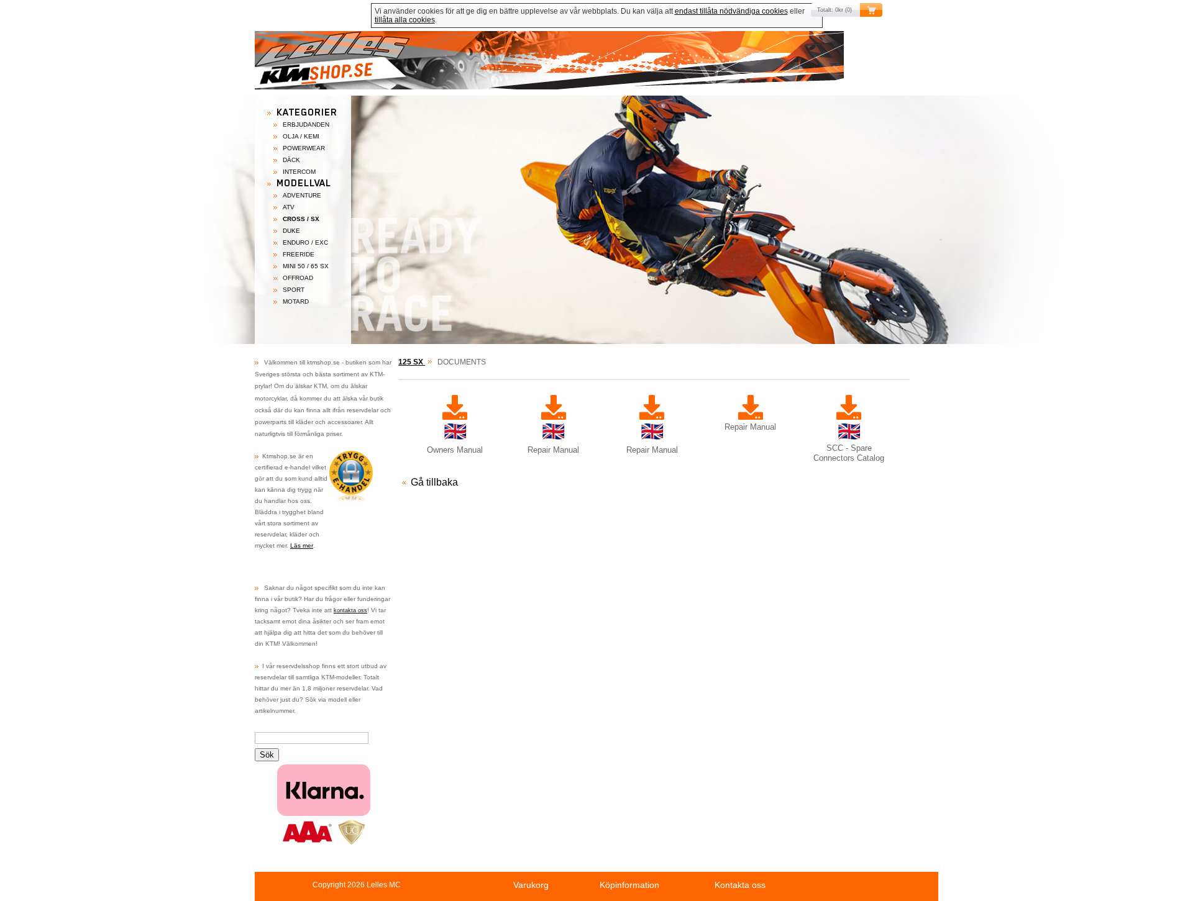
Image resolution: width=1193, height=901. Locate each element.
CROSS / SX (301, 218)
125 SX (411, 362)
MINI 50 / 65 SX (306, 266)
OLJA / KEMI (301, 136)
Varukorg (531, 885)
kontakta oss (350, 610)
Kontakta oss (740, 885)
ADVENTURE (302, 195)
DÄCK (291, 159)
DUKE (291, 230)
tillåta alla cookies (405, 20)
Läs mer (301, 545)
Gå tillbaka (434, 482)
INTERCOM (299, 171)
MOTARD (296, 301)
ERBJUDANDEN (306, 124)
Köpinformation (629, 885)
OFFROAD (298, 277)
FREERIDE (298, 254)
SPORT (293, 289)
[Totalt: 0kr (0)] (596, 63)
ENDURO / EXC (305, 242)
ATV (289, 207)
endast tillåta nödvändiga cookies (731, 11)
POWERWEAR (304, 148)
